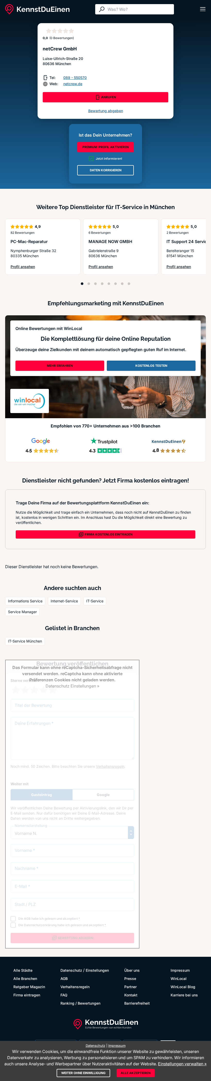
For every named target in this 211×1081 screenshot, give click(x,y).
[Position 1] (82, 283)
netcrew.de (72, 84)
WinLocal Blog (183, 987)
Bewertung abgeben (105, 111)
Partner (130, 987)
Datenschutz (71, 970)
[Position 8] (129, 283)
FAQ (63, 995)
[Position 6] (115, 283)
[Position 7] (122, 283)
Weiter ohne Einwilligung (83, 1073)
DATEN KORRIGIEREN (105, 170)
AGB (64, 978)
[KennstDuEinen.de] (37, 9)
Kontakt (130, 995)
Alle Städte (22, 970)
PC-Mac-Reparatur (29, 241)
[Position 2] (88, 283)
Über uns (132, 970)
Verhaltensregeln (75, 987)
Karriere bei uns (184, 995)
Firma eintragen (26, 995)
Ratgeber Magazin (29, 987)
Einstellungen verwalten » (182, 1063)
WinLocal (179, 978)
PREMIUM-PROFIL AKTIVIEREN (105, 147)
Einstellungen (97, 970)
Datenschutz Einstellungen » (72, 686)
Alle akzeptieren (136, 1073)
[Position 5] (109, 283)
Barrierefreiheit (137, 1003)
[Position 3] (95, 283)
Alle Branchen (25, 978)
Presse (130, 978)
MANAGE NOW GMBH (110, 241)
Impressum (180, 970)
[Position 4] (102, 283)
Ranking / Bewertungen (80, 1003)
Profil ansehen (28, 266)
